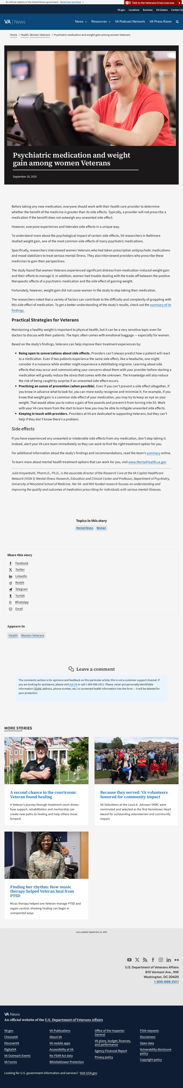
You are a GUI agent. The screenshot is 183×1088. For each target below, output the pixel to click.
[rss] (145, 960)
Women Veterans (32, 635)
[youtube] (129, 960)
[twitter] (137, 960)
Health (13, 635)
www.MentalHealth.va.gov (147, 462)
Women (101, 528)
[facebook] (153, 960)
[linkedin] (169, 960)
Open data (147, 1043)
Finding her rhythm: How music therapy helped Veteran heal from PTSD (42, 891)
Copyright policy (151, 1059)
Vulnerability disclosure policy (155, 1051)
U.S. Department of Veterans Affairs (74, 1019)
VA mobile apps (60, 1043)
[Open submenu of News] (85, 21)
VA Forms (10, 1062)
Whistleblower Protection (67, 1062)
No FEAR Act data (61, 1055)
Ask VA (73, 684)
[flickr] (176, 960)
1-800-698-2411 (166, 982)
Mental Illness (84, 528)
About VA (56, 1037)
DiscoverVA (11, 1043)
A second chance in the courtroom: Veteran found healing (43, 794)
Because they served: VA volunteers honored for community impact (134, 794)
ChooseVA (11, 1037)
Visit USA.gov (88, 1073)
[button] (177, 21)
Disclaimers (147, 1037)
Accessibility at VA (61, 1049)
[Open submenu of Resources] (108, 21)
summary (153, 453)
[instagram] (161, 960)
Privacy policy (104, 1057)
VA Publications (60, 1030)
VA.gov (8, 1030)
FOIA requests (149, 1030)
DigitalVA (10, 1049)
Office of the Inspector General (110, 1032)
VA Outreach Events (17, 1055)
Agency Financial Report (111, 1051)
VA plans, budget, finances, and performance (113, 1043)
